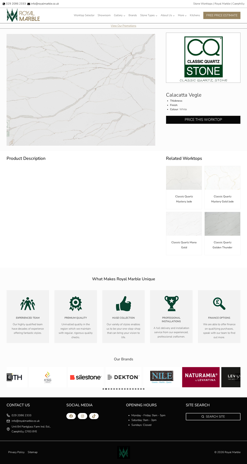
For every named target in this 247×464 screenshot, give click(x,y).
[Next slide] (237, 377)
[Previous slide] (9, 377)
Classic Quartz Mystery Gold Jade (222, 199)
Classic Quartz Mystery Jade (184, 199)
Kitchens (195, 15)
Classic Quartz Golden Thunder (222, 245)
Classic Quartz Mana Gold (184, 245)
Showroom (104, 15)
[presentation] (184, 178)
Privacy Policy (16, 452)
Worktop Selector (84, 15)
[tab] (103, 389)
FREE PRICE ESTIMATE (221, 15)
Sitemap (32, 452)
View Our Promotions (123, 26)
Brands (133, 15)
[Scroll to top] (238, 454)
